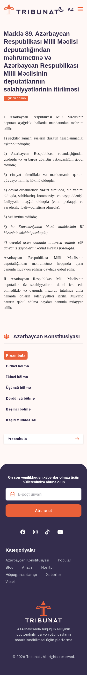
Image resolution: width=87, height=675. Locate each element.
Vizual (10, 581)
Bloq (9, 567)
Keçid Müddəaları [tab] (21, 420)
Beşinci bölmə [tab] (18, 409)
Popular (64, 560)
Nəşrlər (47, 567)
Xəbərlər (53, 574)
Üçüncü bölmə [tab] (18, 387)
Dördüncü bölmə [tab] (20, 398)
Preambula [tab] (15, 355)
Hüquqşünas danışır (21, 574)
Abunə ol (43, 510)
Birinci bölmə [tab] (17, 366)
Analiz (27, 567)
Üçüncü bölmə (16, 98)
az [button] (71, 9)
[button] (80, 9)
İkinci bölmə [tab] (17, 376)
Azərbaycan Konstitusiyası (27, 560)
